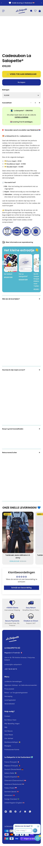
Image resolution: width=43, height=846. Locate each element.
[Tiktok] (20, 811)
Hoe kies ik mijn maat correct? (13, 370)
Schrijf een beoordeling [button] (21, 587)
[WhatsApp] (30, 811)
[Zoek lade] (31, 11)
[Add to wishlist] (31, 514)
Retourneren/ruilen (9, 452)
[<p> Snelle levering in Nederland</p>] (21, 3)
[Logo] (21, 11)
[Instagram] (5, 811)
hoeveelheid (6, 103)
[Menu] (3, 11)
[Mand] (39, 11)
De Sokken (8, 274)
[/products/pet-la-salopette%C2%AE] (25, 263)
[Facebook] (10, 811)
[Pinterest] (15, 811)
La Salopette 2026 (10, 826)
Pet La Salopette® (23, 275)
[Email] (25, 811)
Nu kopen (21, 82)
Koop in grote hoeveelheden (12, 429)
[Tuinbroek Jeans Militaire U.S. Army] (18, 532)
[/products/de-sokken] (10, 263)
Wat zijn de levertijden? (11, 299)
